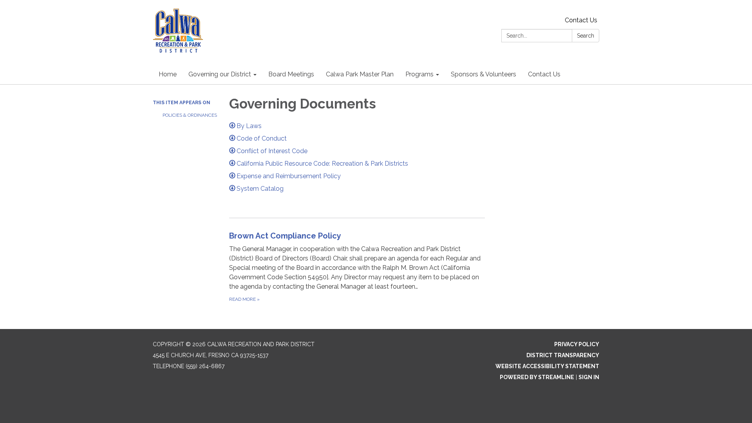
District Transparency (562, 355)
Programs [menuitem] (419, 74)
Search (585, 36)
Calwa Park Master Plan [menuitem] (360, 74)
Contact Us (581, 20)
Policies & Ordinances (190, 115)
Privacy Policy (576, 344)
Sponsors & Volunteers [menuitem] (483, 74)
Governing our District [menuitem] (219, 74)
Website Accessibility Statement (547, 366)
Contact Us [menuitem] (544, 74)
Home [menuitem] (168, 74)
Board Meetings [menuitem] (291, 74)
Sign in (588, 377)
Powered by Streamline (537, 377)
